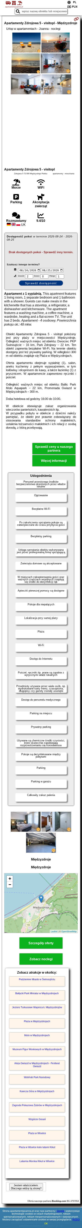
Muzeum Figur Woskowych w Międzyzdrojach (37, 1049)
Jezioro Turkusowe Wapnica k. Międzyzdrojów (37, 1007)
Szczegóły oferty (41, 943)
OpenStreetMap (69, 931)
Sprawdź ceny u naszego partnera (54, 448)
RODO (76, 1219)
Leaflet (54, 931)
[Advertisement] (41, 130)
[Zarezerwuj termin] (76, 19)
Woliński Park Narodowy (37, 1077)
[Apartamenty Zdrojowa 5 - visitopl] (26, 43)
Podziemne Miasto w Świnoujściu (37, 979)
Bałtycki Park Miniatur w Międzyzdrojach (37, 993)
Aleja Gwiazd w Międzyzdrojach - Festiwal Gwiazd (37, 1065)
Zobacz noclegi (41, 959)
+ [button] (10, 878)
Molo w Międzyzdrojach (37, 1035)
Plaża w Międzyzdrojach (37, 1021)
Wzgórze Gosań (37, 1119)
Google (60, 1211)
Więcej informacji (54, 460)
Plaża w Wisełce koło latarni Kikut (37, 1147)
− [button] (10, 884)
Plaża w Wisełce (37, 1133)
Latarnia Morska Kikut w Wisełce (37, 1161)
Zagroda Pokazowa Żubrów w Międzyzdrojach (37, 1105)
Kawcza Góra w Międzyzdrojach (37, 1091)
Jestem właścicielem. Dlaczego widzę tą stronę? (26, 1187)
